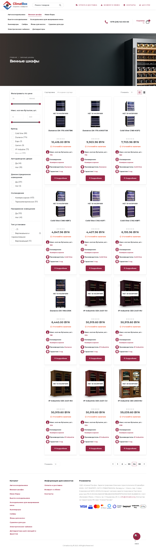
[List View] (144, 92)
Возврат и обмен (112, 5)
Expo (17, 141)
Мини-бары (50, 14)
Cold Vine (19, 133)
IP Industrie (20, 149)
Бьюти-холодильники (17, 19)
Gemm (18, 145)
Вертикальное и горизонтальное (20, 235)
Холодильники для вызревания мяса (46, 19)
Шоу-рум (146, 5)
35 (139, 464)
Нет (17, 167)
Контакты (131, 5)
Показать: (125, 92)
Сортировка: (49, 92)
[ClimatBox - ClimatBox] (15, 5)
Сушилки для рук (56, 24)
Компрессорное (22, 198)
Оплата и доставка (88, 5)
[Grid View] (139, 92)
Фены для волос (38, 24)
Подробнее (61, 178)
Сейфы (25, 24)
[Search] (60, 5)
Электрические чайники (18, 29)
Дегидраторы (38, 29)
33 (129, 464)
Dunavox (19, 137)
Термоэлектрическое (24, 202)
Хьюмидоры (13, 24)
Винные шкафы (35, 14)
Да (16, 163)
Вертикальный (21, 241)
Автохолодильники (16, 14)
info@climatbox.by (128, 497)
